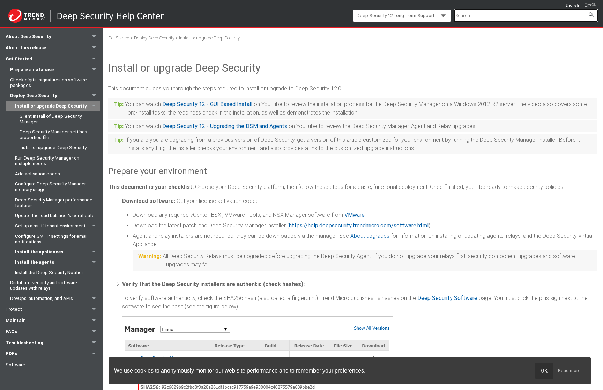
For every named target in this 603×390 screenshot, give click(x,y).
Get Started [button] (19, 58)
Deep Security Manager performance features (53, 202)
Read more (569, 370)
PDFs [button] (11, 353)
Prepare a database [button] (32, 69)
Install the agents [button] (34, 262)
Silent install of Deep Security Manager (51, 118)
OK (544, 371)
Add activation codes (37, 173)
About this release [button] (26, 47)
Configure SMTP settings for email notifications (51, 239)
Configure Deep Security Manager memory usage (50, 186)
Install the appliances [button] (39, 252)
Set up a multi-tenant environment (50, 225)
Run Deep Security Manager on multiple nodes (47, 160)
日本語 (590, 5)
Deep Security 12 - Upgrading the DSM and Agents (224, 126)
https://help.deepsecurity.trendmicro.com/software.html (359, 225)
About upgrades (369, 236)
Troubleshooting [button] (24, 342)
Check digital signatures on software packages (48, 82)
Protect (14, 309)
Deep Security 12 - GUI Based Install (207, 104)
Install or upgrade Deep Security (51, 106)
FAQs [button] (11, 331)
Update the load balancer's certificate (55, 215)
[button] (591, 14)
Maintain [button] (16, 320)
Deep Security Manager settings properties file (53, 134)
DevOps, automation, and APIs (41, 298)
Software (15, 364)
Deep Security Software (447, 298)
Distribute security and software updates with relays (43, 285)
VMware (354, 215)
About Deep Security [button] (28, 36)
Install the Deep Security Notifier (49, 272)
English (572, 5)
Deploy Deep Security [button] (33, 95)
